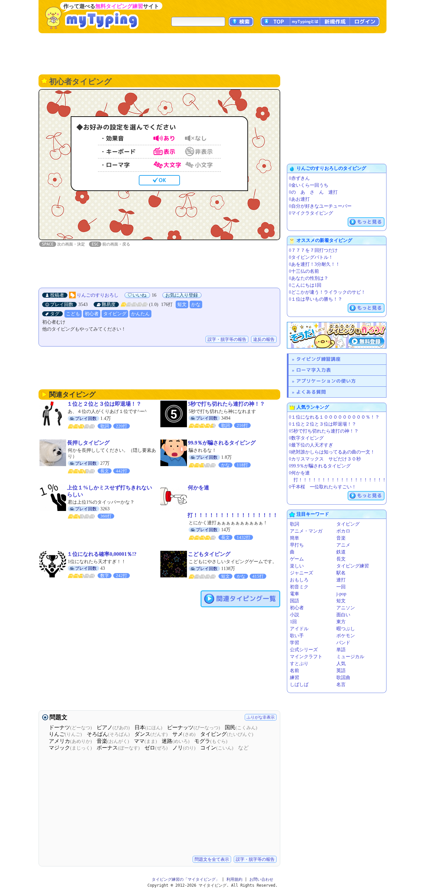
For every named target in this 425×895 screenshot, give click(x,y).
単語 (341, 649)
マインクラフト (306, 656)
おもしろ (299, 579)
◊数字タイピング (306, 438)
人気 (341, 663)
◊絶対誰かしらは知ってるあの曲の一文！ (332, 451)
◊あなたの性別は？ (308, 278)
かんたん (140, 313)
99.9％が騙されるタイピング (222, 443)
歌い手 (297, 635)
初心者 (92, 313)
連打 (341, 579)
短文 (182, 304)
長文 (341, 558)
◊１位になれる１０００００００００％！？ (334, 417)
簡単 (294, 538)
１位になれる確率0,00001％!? (101, 554)
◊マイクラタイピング (311, 213)
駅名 (341, 572)
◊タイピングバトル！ (311, 257)
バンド (343, 642)
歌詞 (294, 524)
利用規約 (234, 879)
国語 (294, 600)
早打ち (297, 545)
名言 (341, 684)
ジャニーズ (301, 572)
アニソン (345, 607)
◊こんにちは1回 (305, 285)
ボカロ (343, 531)
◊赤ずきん (299, 178)
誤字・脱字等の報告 (227, 339)
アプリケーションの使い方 (326, 380)
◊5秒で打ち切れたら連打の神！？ (324, 431)
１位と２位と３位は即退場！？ (104, 404)
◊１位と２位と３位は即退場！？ (322, 424)
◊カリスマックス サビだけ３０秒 (325, 458)
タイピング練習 (352, 565)
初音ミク (299, 586)
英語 (341, 670)
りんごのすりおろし (98, 295)
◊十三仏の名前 (304, 271)
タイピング (115, 313)
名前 (294, 670)
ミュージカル (350, 656)
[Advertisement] (212, 53)
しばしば (299, 684)
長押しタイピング (88, 443)
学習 (294, 642)
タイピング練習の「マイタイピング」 (185, 879)
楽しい (297, 565)
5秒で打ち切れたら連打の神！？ (226, 404)
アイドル (299, 628)
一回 (341, 586)
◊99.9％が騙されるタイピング (320, 465)
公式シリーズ (304, 649)
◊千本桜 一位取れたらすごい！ (322, 486)
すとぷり (299, 663)
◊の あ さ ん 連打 (313, 192)
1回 (293, 621)
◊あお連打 (299, 199)
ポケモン (345, 635)
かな (196, 304)
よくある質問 (311, 391)
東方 (341, 621)
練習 (294, 677)
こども (73, 313)
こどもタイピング (209, 554)
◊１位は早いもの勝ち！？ (315, 299)
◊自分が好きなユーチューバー (320, 206)
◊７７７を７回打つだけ (313, 250)
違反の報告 (264, 339)
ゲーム (297, 558)
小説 (294, 614)
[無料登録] (336, 335)
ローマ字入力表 (313, 369)
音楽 (341, 538)
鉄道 (341, 551)
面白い (343, 614)
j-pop (341, 593)
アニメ (343, 545)
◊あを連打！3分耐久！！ (314, 264)
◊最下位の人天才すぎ (311, 445)
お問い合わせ (261, 879)
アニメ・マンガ (306, 531)
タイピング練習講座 (318, 358)
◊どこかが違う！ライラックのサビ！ (327, 292)
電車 (294, 593)
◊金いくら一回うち (308, 185)
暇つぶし (345, 628)
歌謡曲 (343, 677)
